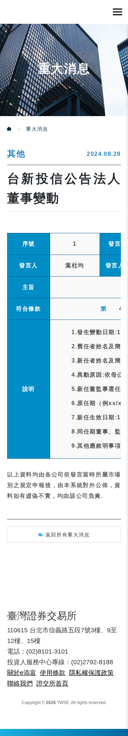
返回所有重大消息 (68, 535)
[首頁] (16, 129)
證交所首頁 (52, 683)
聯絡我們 (20, 683)
